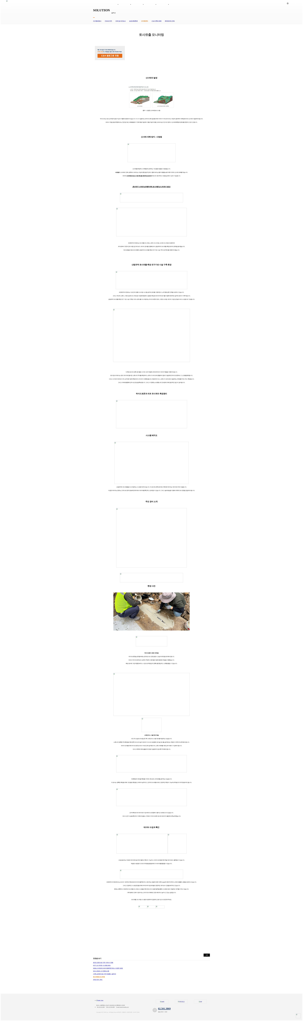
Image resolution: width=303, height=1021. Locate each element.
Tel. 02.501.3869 (101, 1007)
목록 (207, 955)
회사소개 (163, 4)
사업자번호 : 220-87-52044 (132, 1012)
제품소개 (125, 4)
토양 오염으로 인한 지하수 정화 (103, 962)
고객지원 (151, 4)
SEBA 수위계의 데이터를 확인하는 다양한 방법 (108, 968)
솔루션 (138, 4)
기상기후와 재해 (156, 21)
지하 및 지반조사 (120, 21)
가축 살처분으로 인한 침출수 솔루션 (104, 974)
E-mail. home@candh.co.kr (122, 1007)
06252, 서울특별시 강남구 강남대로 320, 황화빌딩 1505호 (110, 1005)
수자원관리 (144, 21)
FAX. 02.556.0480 (110, 1007)
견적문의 (176, 4)
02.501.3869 (164, 1008)
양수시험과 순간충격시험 (101, 971)
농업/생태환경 (133, 21)
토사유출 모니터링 (99, 977)
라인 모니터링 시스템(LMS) (102, 965)
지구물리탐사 (97, 21)
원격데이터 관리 (170, 21)
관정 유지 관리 (97, 979)
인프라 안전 (108, 21)
